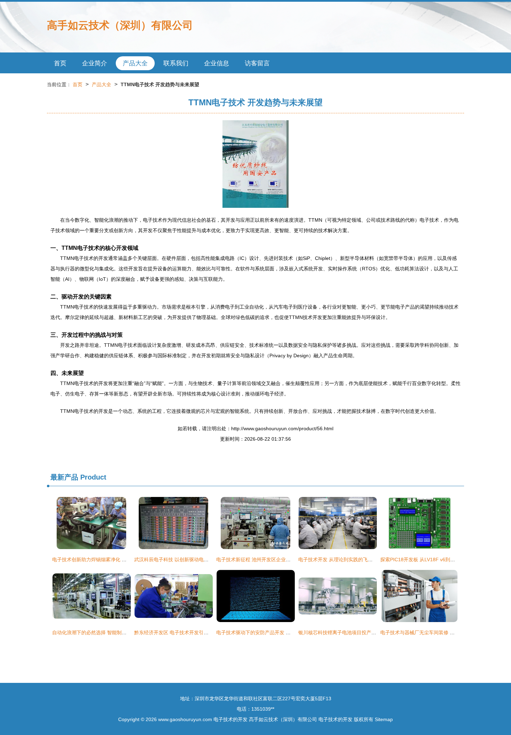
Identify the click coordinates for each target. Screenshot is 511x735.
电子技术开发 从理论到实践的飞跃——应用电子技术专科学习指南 (369, 559)
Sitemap (384, 719)
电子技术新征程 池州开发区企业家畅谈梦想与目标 (270, 559)
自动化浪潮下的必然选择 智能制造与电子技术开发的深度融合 (118, 632)
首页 (60, 63)
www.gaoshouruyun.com (185, 719)
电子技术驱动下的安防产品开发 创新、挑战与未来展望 (275, 632)
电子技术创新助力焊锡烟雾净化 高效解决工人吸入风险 (111, 559)
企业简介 (94, 63)
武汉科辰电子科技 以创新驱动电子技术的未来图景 (188, 559)
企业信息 (216, 63)
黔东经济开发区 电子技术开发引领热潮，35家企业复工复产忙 (201, 632)
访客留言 (257, 63)
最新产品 (64, 477)
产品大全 (135, 63)
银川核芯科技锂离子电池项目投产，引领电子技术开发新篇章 (364, 632)
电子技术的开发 (230, 719)
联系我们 (175, 63)
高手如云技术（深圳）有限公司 (120, 25)
